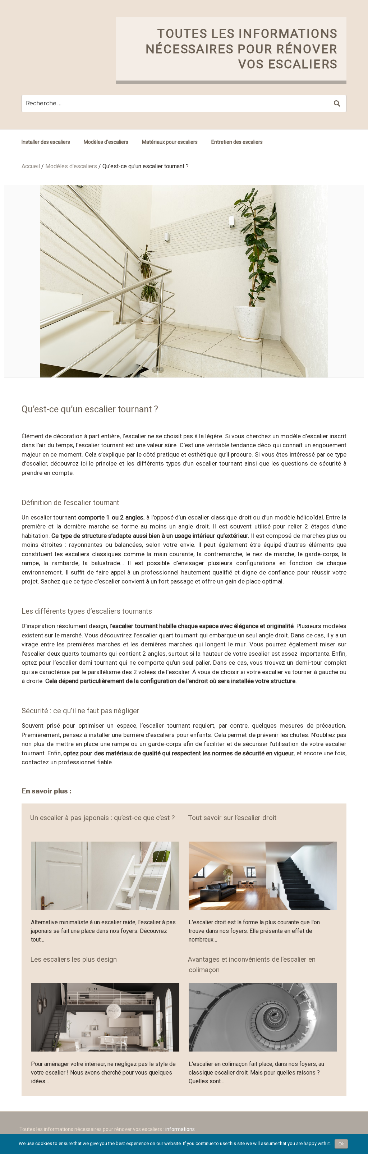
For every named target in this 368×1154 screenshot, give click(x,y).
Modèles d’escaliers (106, 142)
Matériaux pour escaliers (170, 142)
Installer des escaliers (46, 142)
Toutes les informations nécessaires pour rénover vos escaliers (242, 48)
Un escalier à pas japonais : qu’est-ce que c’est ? (102, 818)
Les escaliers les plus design (73, 959)
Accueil (31, 166)
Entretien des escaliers (237, 142)
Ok (341, 1143)
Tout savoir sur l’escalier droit (232, 818)
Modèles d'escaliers (71, 166)
